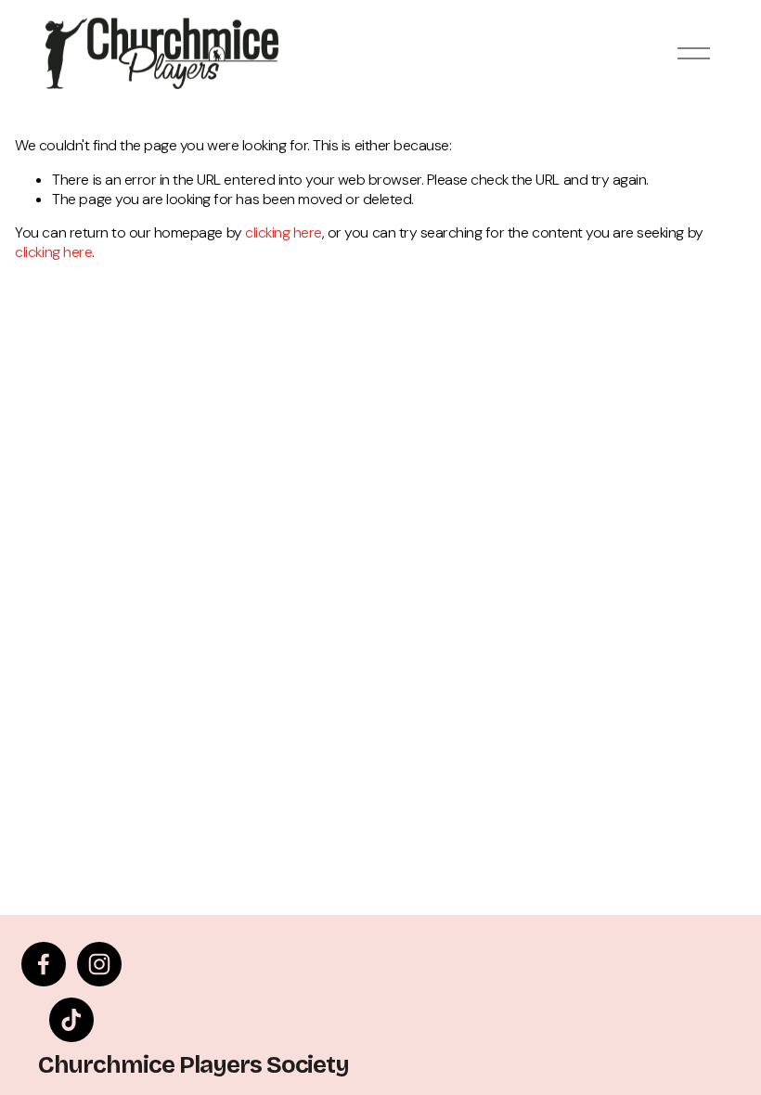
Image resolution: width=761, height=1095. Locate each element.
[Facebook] (43, 964)
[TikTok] (71, 1020)
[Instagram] (99, 964)
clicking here (283, 232)
